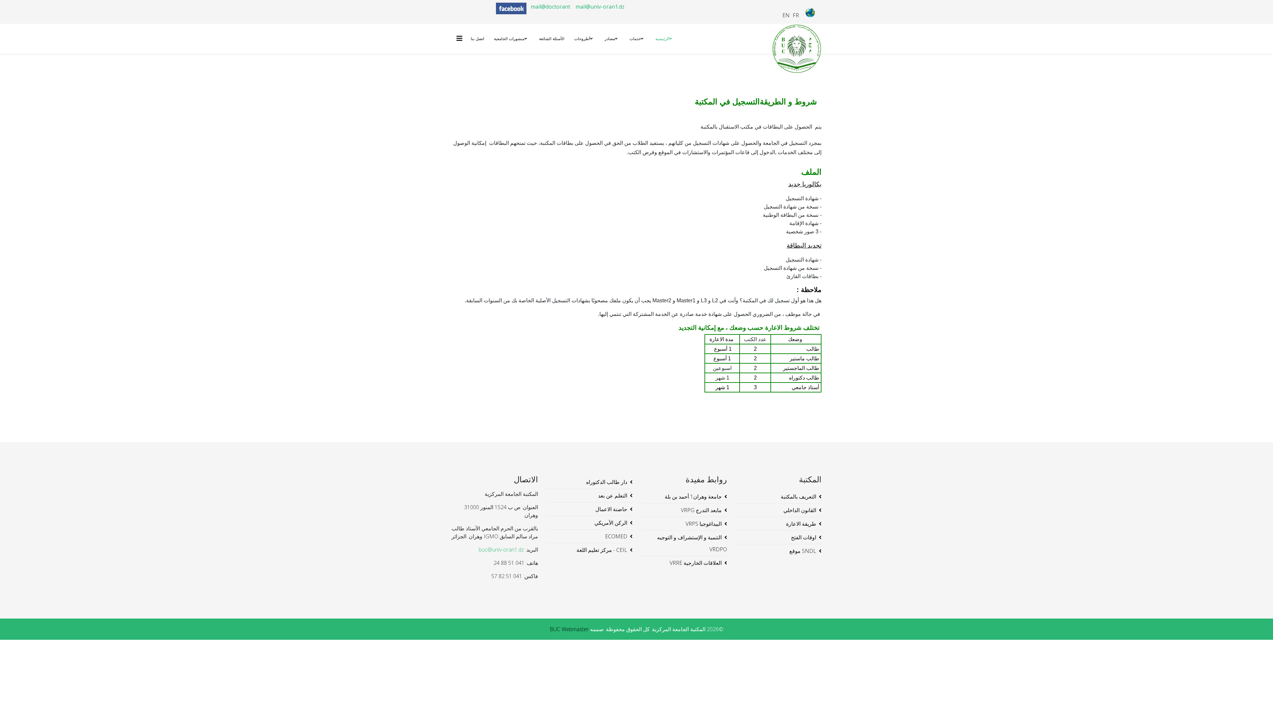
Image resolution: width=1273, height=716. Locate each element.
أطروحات (582, 38)
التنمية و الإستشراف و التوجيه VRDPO (692, 543)
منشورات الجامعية (509, 38)
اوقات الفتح (803, 537)
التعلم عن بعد (612, 495)
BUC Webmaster (569, 629)
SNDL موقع (802, 551)
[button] (1258, 701)
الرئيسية (662, 38)
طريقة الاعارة (801, 523)
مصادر (610, 38)
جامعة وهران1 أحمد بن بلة (693, 496)
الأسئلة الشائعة (551, 38)
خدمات (635, 38)
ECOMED (616, 536)
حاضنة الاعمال (611, 509)
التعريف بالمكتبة (798, 496)
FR (796, 15)
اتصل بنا (477, 38)
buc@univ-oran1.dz (501, 549)
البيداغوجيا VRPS (704, 523)
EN (786, 15)
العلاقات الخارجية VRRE (696, 563)
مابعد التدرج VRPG (701, 510)
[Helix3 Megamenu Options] (461, 38)
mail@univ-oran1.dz (600, 6)
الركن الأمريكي (610, 522)
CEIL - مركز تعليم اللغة (601, 550)
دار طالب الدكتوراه (606, 482)
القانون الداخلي (799, 510)
